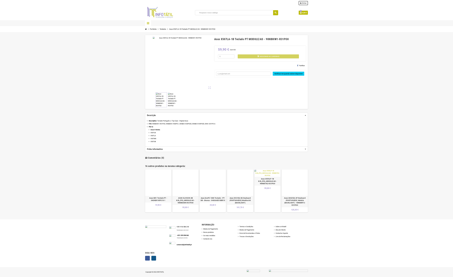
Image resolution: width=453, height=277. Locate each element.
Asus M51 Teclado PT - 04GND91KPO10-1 (158, 199)
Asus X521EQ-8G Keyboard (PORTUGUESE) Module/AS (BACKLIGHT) (240, 200)
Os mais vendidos (209, 235)
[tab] (226, 115)
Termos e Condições (246, 226)
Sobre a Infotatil (281, 226)
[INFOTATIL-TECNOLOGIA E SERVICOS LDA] (160, 12)
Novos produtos (208, 232)
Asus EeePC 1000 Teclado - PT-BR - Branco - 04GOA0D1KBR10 (213, 199)
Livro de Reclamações (283, 236)
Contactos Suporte (282, 233)
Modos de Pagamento (210, 229)
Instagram (153, 258)
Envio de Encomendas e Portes (249, 233)
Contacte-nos (207, 239)
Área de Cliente (281, 230)
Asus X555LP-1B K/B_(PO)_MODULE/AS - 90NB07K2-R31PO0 (267, 181)
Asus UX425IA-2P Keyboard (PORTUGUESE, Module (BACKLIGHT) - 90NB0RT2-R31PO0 (295, 201)
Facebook (147, 258)
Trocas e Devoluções (246, 236)
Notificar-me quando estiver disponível (288, 74)
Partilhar (302, 65)
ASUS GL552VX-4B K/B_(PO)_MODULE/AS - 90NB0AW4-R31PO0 (185, 200)
